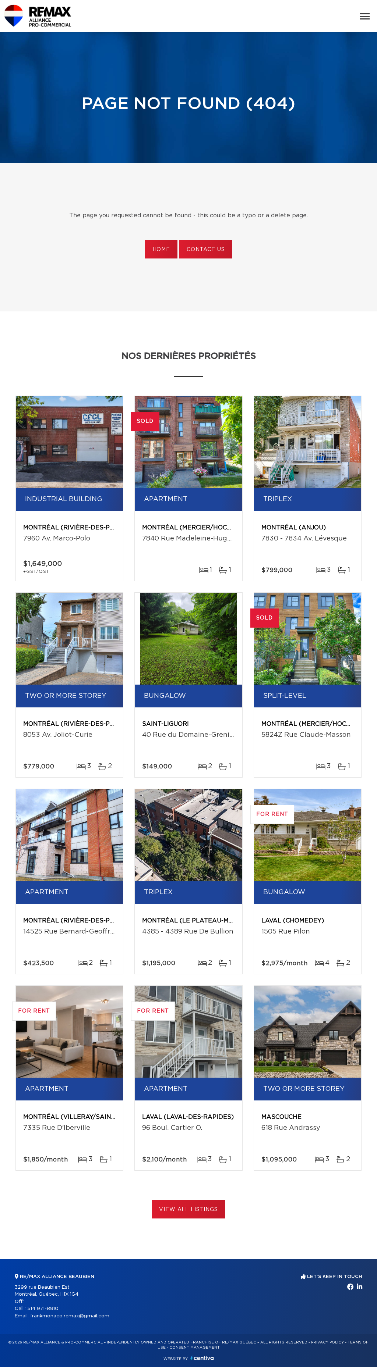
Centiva (202, 1358)
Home (161, 249)
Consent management (194, 1347)
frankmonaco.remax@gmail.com (69, 1316)
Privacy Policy (327, 1342)
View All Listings (188, 1209)
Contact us (206, 249)
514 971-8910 (43, 1308)
